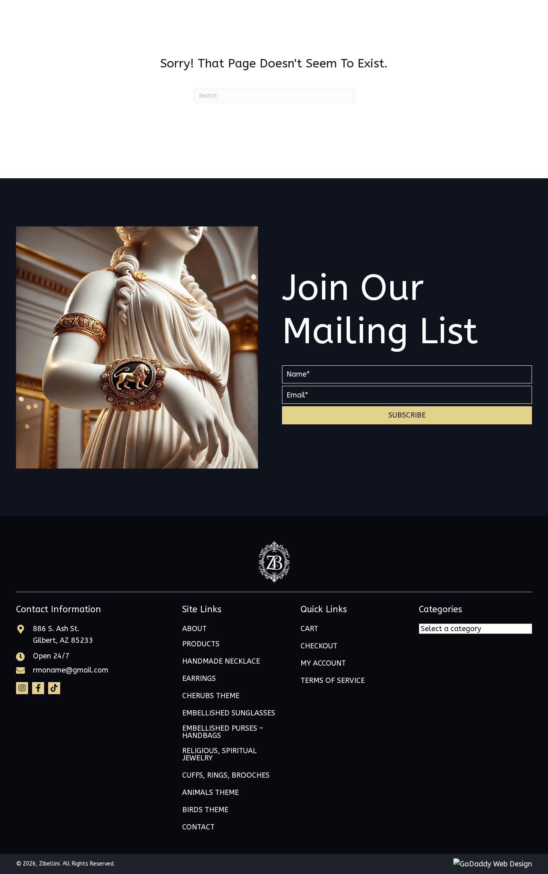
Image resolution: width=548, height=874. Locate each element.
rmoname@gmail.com (70, 670)
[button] (407, 415)
